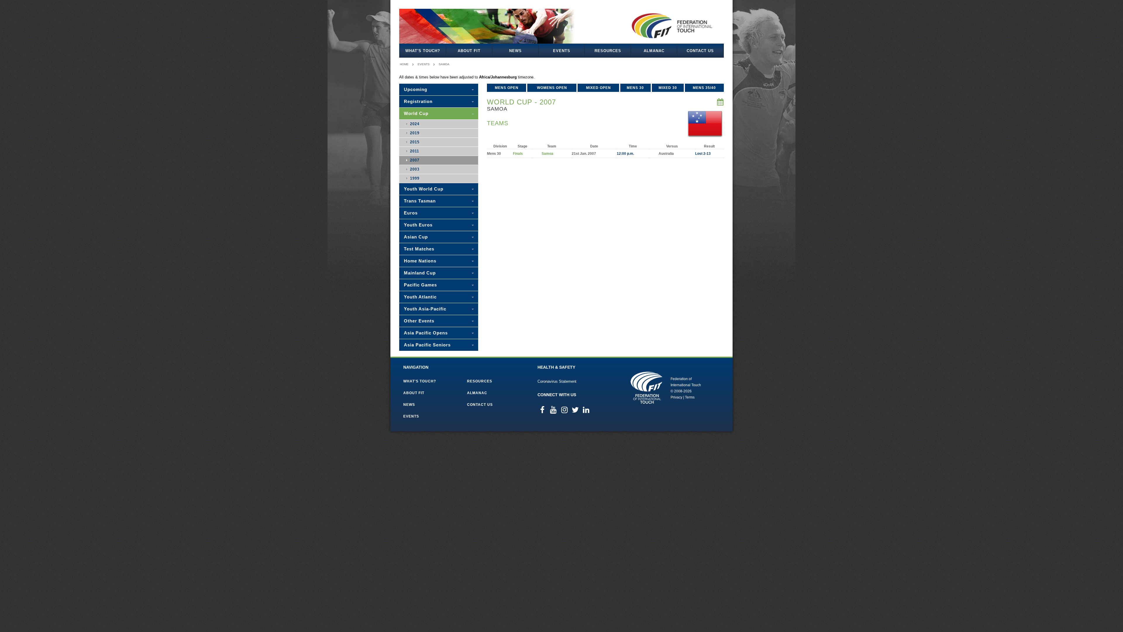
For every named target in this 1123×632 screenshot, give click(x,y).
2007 (414, 160)
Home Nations (420, 260)
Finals (518, 154)
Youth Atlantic (420, 296)
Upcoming (415, 89)
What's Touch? (422, 51)
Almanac (654, 51)
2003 (414, 169)
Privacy (676, 397)
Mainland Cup (420, 272)
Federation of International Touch (646, 388)
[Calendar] (720, 102)
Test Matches (419, 248)
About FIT (469, 51)
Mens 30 (635, 88)
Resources (608, 51)
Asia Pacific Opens (426, 332)
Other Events (419, 320)
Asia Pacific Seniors (427, 344)
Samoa (444, 64)
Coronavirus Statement (557, 381)
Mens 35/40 (704, 88)
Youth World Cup (423, 188)
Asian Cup (416, 236)
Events (561, 51)
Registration (418, 101)
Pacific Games (420, 284)
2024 (414, 124)
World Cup (416, 113)
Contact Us (700, 51)
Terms (690, 397)
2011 (414, 151)
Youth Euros (418, 224)
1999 (414, 178)
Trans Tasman (420, 200)
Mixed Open (598, 88)
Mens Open (507, 88)
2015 (414, 142)
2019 (414, 133)
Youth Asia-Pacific (425, 308)
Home (404, 64)
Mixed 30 (668, 88)
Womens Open (552, 88)
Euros (411, 212)
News (515, 51)
